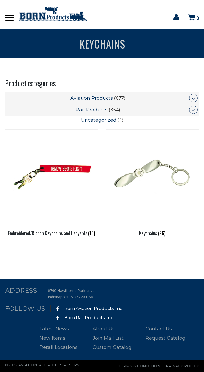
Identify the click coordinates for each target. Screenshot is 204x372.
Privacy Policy (182, 366)
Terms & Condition (139, 366)
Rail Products (92, 110)
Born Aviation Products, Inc (92, 308)
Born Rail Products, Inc (88, 317)
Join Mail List (108, 338)
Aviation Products (91, 98)
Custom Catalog (112, 347)
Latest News (54, 329)
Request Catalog (165, 338)
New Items (52, 338)
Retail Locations (59, 347)
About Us (104, 329)
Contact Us (159, 329)
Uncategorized (98, 120)
